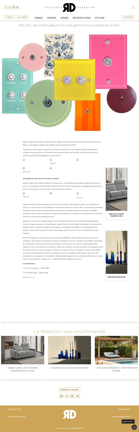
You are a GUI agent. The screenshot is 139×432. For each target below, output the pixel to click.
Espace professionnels (121, 417)
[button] (133, 7)
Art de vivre (99, 17)
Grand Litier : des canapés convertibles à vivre (116, 215)
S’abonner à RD (15, 409)
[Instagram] (9, 7)
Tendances (39, 17)
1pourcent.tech (77, 428)
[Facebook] (61, 396)
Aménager (64, 17)
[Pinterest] (17, 7)
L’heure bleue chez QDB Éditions (116, 277)
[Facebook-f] (6, 7)
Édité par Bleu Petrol (17, 417)
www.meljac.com (29, 277)
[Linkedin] (13, 7)
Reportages (51, 17)
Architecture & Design (81, 17)
